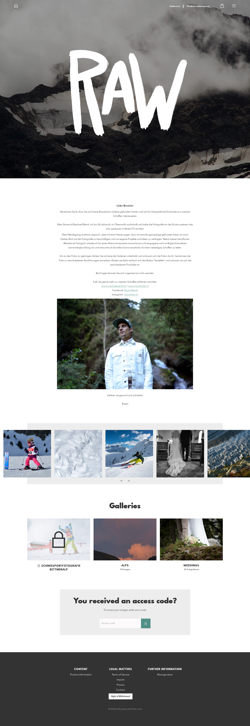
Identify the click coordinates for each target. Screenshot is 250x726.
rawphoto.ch (131, 295)
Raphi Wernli (131, 290)
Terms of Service (120, 675)
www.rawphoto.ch (138, 286)
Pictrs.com (137, 709)
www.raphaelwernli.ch (113, 286)
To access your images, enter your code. (125, 610)
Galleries (175, 6)
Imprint (120, 680)
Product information (198, 6)
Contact (120, 690)
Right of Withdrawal (120, 696)
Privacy (120, 685)
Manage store (164, 675)
